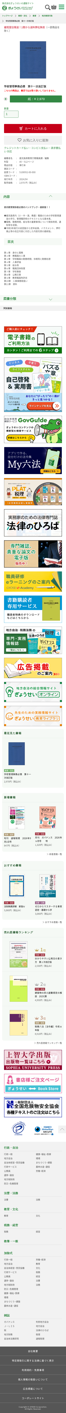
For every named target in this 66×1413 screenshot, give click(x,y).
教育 (34, 15)
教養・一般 (11, 1241)
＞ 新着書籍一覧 (54, 854)
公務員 (7, 1171)
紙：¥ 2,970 (36, 99)
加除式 (8, 1253)
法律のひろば (42, 1330)
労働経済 (41, 1171)
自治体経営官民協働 (14, 1162)
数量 (6, 108)
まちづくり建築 (44, 1162)
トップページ (7, 15)
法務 (38, 1199)
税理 (38, 1334)
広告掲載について (33, 1388)
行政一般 (8, 1154)
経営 (38, 1231)
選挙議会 (9, 1175)
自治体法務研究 (11, 1338)
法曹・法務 (11, 1193)
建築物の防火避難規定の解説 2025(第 (48, 994)
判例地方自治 (42, 1321)
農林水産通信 (43, 1166)
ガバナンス (9, 1321)
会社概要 (33, 1351)
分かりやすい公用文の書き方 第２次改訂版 (48, 960)
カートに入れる (36, 128)
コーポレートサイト (33, 1398)
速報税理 (40, 1338)
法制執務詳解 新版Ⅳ (14, 906)
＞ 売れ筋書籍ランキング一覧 (48, 1043)
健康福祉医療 (43, 1154)
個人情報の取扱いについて (33, 1379)
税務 (6, 1231)
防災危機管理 (11, 1183)
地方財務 (8, 1334)
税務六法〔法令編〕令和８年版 (48, 1028)
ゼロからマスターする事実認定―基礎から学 (48, 908)
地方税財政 (9, 1179)
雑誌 (7, 1315)
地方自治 (8, 1158)
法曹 (6, 1199)
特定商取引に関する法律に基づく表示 (33, 1360)
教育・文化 (22, 15)
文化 (38, 1215)
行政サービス (10, 1166)
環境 (38, 1158)
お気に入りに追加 (35, 140)
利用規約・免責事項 (33, 1370)
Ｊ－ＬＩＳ (9, 1326)
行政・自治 (11, 1147)
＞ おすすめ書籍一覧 (52, 922)
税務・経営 (11, 1225)
